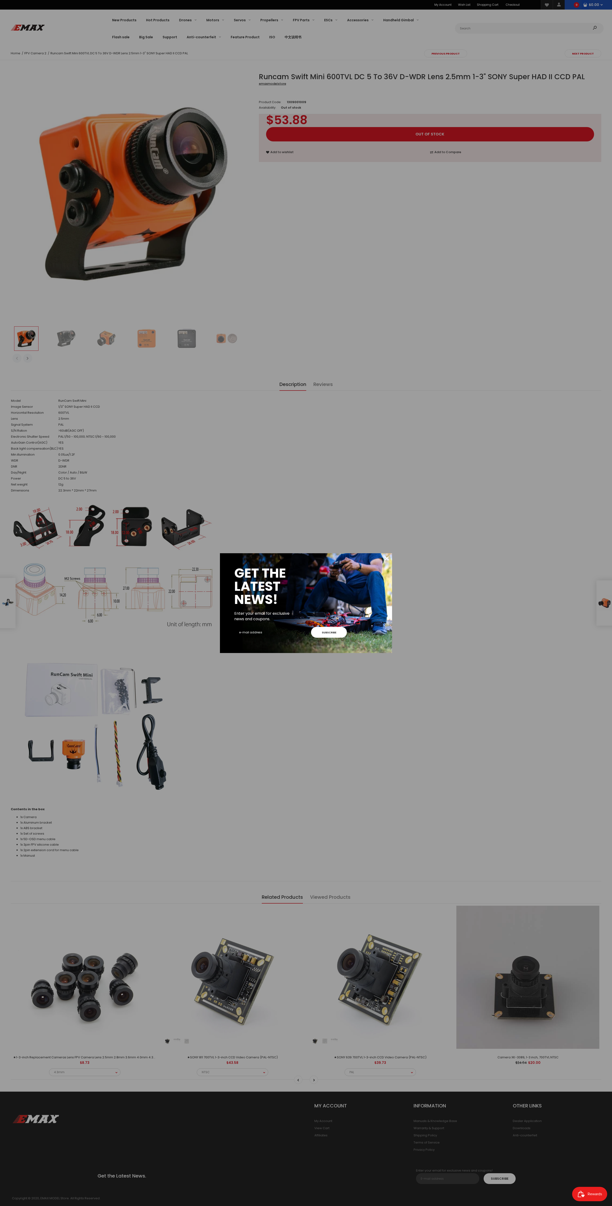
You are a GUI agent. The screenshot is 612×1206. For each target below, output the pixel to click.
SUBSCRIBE (329, 632)
